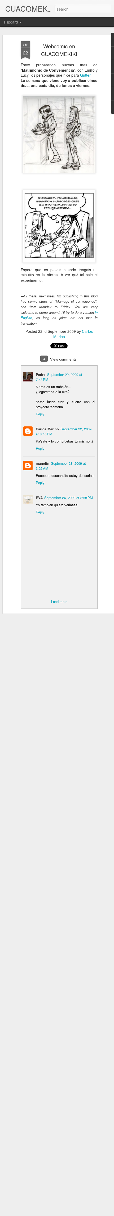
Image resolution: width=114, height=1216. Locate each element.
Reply (40, 413)
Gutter (85, 75)
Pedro (41, 374)
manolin (42, 463)
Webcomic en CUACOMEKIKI (59, 50)
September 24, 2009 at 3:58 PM (68, 497)
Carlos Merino (47, 428)
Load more (59, 601)
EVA (39, 497)
